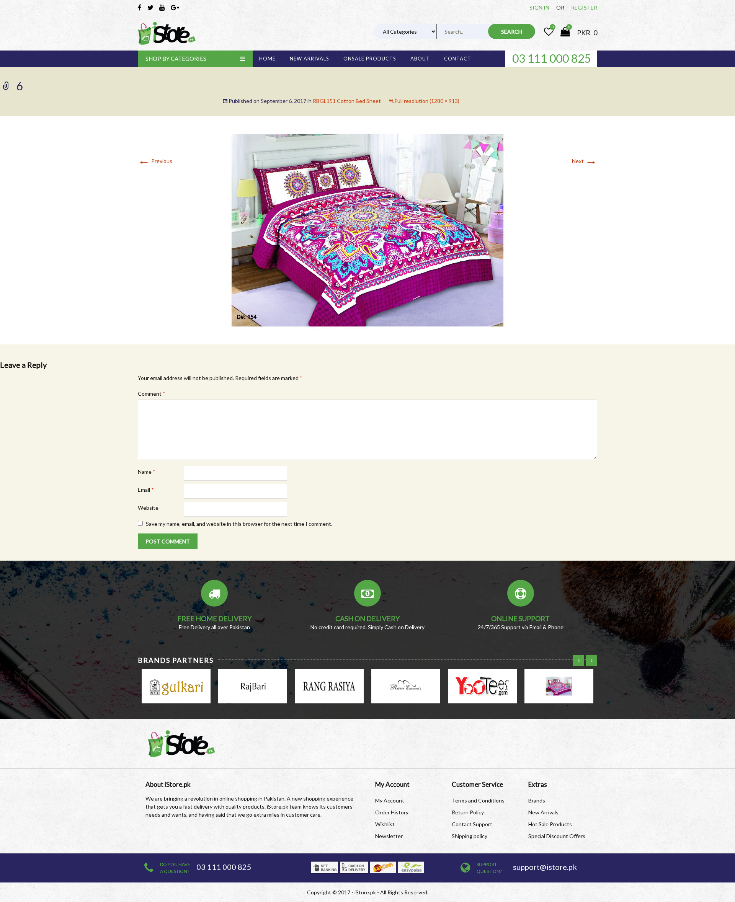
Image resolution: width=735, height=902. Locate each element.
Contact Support (472, 824)
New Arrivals (309, 58)
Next (584, 161)
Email (146, 489)
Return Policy (468, 812)
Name (146, 471)
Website (148, 507)
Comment (151, 393)
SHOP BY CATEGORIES (175, 58)
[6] (367, 230)
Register (584, 7)
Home (267, 58)
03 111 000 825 (551, 58)
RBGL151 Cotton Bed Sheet (347, 101)
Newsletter (389, 836)
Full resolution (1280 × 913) (427, 101)
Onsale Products (369, 58)
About (420, 58)
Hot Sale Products (550, 824)
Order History (391, 812)
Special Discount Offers (556, 836)
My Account (389, 800)
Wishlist (385, 824)
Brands (536, 800)
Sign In (539, 7)
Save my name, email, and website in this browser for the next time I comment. (239, 523)
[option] (551, 58)
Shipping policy (469, 836)
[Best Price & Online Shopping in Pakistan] (167, 33)
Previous (155, 161)
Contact (457, 58)
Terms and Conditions (478, 800)
